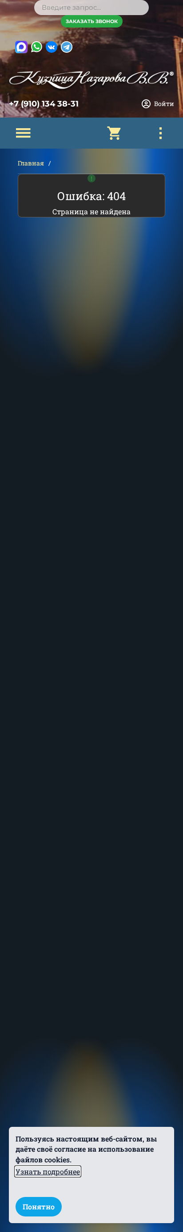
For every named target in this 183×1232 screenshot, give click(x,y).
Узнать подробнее (48, 1171)
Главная (31, 163)
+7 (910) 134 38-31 (44, 104)
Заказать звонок (92, 21)
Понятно (39, 1206)
